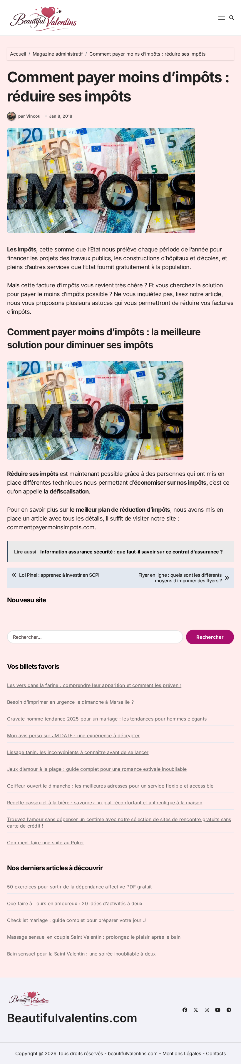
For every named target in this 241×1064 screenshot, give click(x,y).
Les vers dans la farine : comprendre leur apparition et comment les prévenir (94, 685)
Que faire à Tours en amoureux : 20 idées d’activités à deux (75, 903)
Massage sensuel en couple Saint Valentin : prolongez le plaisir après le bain (93, 937)
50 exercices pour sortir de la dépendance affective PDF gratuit (79, 887)
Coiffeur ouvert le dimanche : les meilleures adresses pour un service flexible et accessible (110, 786)
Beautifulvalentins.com (72, 1018)
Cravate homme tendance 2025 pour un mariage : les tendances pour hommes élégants (107, 719)
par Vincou (29, 116)
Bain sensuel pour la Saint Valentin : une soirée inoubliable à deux (81, 954)
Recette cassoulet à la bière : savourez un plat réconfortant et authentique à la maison (104, 802)
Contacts (216, 1053)
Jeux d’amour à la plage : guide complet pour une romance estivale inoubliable (97, 769)
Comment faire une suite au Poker (45, 842)
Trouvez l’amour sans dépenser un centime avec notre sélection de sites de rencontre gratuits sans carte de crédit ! (119, 822)
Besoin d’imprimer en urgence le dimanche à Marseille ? (70, 702)
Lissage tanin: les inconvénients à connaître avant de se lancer (78, 752)
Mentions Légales (182, 1053)
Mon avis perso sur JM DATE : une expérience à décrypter (73, 735)
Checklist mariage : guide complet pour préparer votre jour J (76, 920)
